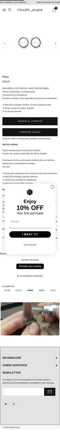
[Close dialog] (52, 186)
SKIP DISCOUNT (30, 245)
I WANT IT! (30, 234)
